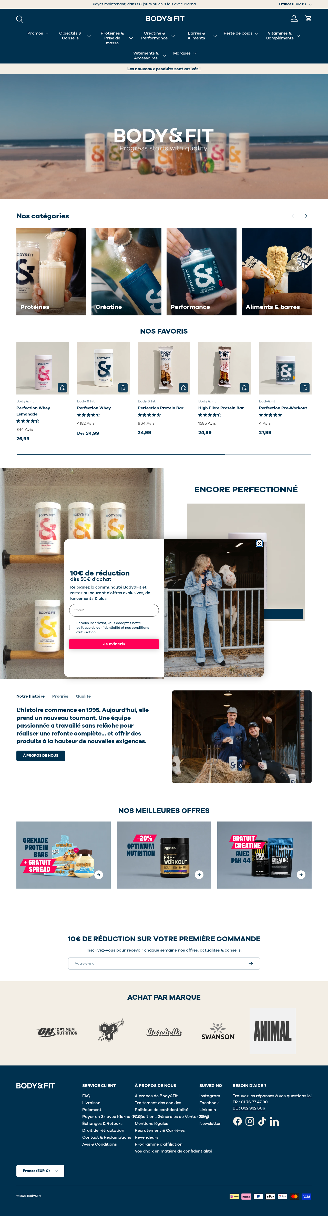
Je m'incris (114, 644)
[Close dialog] (259, 543)
